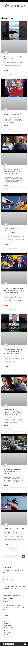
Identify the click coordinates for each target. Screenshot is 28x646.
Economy (6, 630)
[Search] (23, 556)
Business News (8, 625)
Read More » (6, 70)
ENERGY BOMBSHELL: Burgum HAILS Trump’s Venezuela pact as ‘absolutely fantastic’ (14, 290)
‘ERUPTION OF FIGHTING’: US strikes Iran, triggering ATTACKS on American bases (14, 531)
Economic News (8, 627)
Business (6, 623)
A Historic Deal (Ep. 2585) (12, 114)
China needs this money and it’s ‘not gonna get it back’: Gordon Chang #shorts (13, 351)
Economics (6, 629)
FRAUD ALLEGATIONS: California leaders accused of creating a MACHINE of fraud (13, 231)
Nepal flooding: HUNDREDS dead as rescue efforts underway (13, 471)
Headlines (6, 634)
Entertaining (7, 632)
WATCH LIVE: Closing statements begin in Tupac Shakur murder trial (12, 171)
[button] (14, 1)
